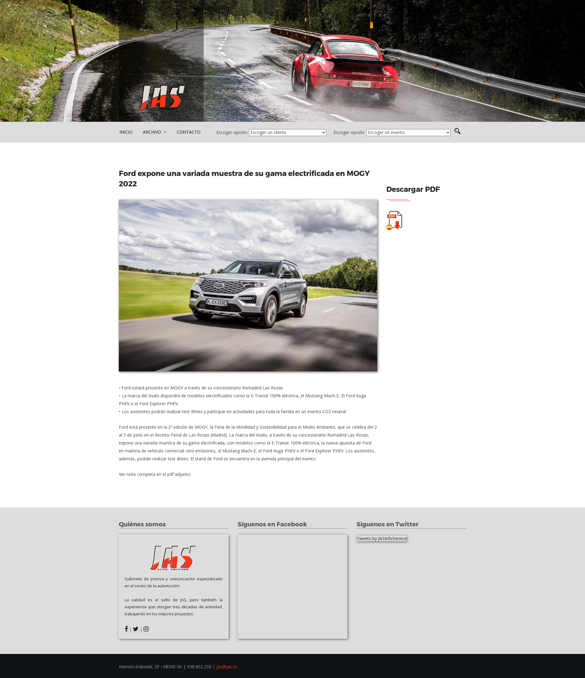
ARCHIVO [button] (152, 132)
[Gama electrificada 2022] (248, 285)
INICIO (126, 132)
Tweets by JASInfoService (381, 538)
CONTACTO (188, 132)
